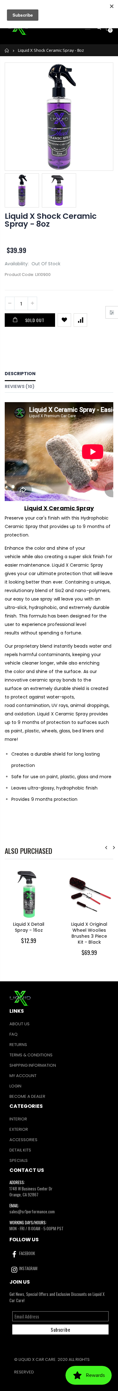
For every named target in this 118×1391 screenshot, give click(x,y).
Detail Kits (20, 1150)
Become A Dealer (27, 1096)
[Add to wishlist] (64, 320)
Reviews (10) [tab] (20, 386)
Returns (18, 1045)
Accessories (23, 1140)
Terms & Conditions (31, 1055)
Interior (18, 1119)
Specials (18, 1160)
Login (15, 1086)
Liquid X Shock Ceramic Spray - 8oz (51, 220)
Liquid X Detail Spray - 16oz (28, 927)
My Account (23, 1076)
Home (7, 50)
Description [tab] (20, 373)
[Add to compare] (80, 320)
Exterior (18, 1129)
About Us (19, 1024)
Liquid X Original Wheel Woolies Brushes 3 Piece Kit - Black (89, 933)
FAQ (13, 1034)
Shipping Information (32, 1065)
